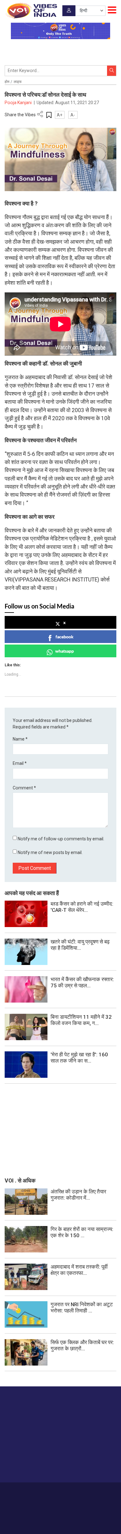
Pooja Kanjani (19, 102)
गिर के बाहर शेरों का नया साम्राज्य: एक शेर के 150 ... (82, 1232)
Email (20, 763)
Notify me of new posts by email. (50, 852)
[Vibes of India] (31, 10)
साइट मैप (105, 1491)
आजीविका (45, 1491)
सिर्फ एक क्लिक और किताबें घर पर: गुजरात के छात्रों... (82, 1345)
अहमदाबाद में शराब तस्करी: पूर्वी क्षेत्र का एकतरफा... (79, 1270)
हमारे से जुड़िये (29, 1465)
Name (20, 739)
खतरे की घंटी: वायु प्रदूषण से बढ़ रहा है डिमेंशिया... (80, 945)
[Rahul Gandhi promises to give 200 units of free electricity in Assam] (26, 1201)
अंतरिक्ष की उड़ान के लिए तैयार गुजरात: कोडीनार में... (78, 1194)
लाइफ (18, 82)
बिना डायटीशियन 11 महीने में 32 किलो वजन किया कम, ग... (81, 1020)
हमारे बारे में (27, 1491)
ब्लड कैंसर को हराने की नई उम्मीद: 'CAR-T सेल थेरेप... (82, 907)
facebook (65, 636)
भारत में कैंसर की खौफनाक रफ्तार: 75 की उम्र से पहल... (82, 982)
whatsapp (64, 651)
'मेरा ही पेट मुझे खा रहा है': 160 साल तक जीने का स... (79, 1057)
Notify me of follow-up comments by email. (61, 838)
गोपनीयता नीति (84, 1491)
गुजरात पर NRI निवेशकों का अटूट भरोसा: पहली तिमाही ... (82, 1307)
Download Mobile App (61, 1518)
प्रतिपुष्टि (63, 1491)
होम (7, 82)
